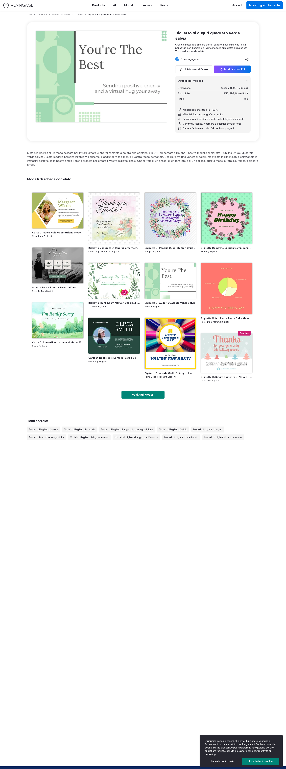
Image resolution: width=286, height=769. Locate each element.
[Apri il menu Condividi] (247, 59)
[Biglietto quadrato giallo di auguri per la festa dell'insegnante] (170, 343)
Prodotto (98, 5)
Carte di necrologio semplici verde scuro (114, 357)
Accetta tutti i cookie (261, 761)
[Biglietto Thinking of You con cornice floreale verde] (114, 281)
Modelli (129, 5)
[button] (193, 69)
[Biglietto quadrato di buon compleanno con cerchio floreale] (226, 218)
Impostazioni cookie (222, 761)
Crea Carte (42, 14)
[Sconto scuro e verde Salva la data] (57, 265)
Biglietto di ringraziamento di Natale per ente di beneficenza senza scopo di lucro (226, 377)
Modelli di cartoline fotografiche (46, 437)
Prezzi (164, 5)
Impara (147, 5)
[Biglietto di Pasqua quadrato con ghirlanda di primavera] (170, 218)
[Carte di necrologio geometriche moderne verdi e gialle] (57, 210)
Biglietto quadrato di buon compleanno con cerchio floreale (226, 248)
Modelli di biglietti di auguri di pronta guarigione (127, 429)
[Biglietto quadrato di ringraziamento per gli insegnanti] (114, 218)
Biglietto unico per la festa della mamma (226, 318)
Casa (29, 14)
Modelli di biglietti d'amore (43, 429)
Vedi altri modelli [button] (143, 394)
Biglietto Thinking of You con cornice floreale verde (114, 302)
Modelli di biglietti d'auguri (207, 429)
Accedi (237, 5)
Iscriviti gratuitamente (264, 5)
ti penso (78, 14)
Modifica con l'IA (234, 69)
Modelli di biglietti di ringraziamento (89, 437)
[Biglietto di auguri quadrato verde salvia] (170, 281)
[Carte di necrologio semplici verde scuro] (114, 336)
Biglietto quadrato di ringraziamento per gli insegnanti (114, 248)
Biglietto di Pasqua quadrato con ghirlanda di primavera (170, 248)
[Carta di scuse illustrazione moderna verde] (57, 320)
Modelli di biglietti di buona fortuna (223, 437)
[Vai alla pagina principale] (18, 5)
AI (114, 5)
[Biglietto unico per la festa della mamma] (226, 288)
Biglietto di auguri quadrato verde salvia (170, 302)
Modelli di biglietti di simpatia (79, 429)
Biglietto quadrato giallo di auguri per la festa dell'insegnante (170, 373)
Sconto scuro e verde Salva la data (54, 287)
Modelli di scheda (61, 14)
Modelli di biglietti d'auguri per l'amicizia (136, 437)
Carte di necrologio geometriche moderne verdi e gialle (57, 232)
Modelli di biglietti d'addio (173, 429)
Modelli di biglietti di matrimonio (181, 437)
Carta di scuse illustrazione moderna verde (57, 342)
